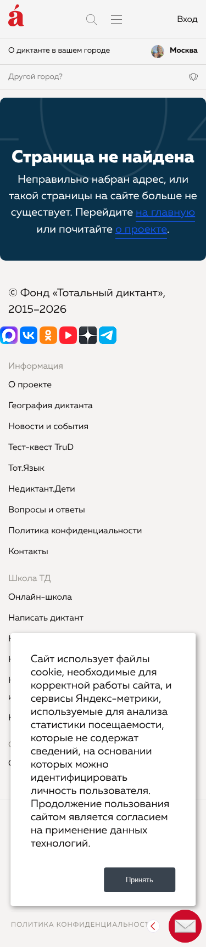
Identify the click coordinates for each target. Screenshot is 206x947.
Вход (187, 19)
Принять (139, 880)
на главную (165, 212)
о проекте (141, 229)
